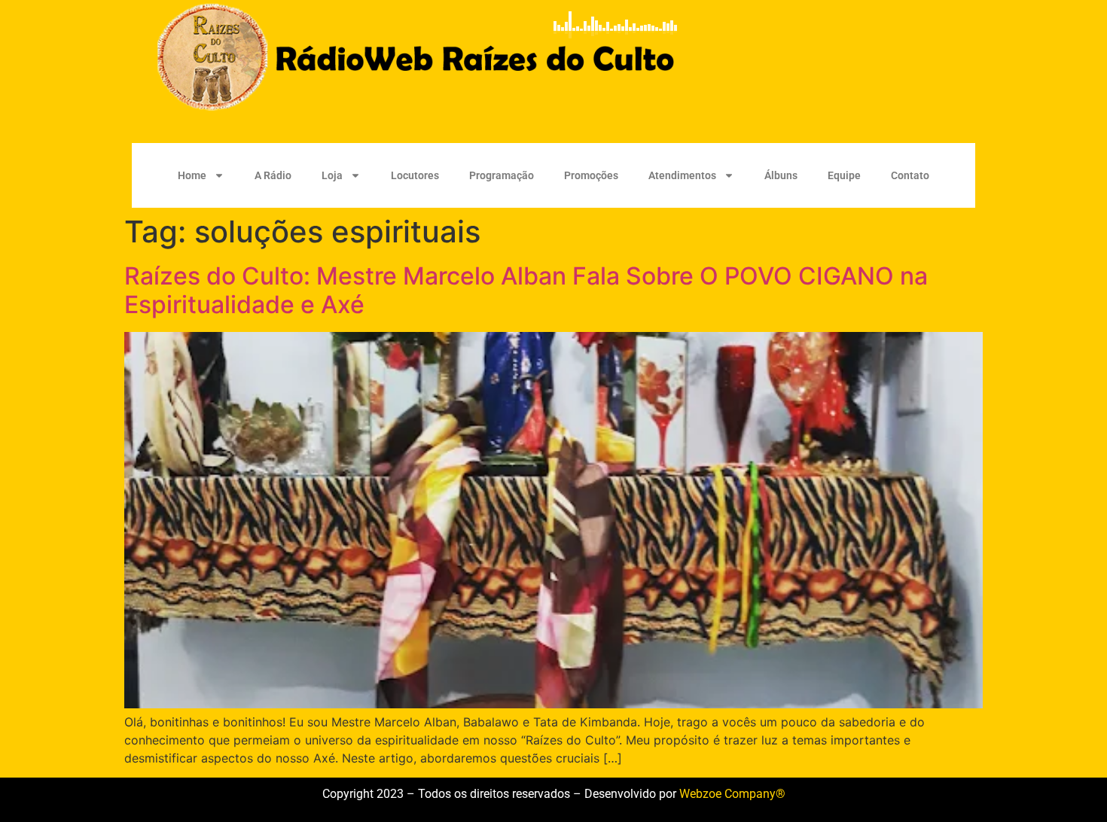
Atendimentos (682, 175)
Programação (501, 175)
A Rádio (273, 175)
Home (192, 175)
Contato (910, 175)
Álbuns (780, 175)
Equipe (844, 175)
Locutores (415, 175)
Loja (332, 175)
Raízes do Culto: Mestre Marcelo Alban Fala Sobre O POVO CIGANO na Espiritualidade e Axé (526, 290)
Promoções (591, 175)
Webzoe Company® (732, 794)
